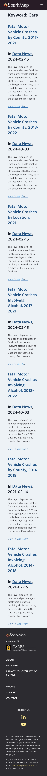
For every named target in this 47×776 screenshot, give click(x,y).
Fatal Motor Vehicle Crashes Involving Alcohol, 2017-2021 (22, 300)
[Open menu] (41, 5)
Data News (22, 54)
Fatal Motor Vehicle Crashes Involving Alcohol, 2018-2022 (22, 385)
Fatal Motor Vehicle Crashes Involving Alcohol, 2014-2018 (22, 560)
